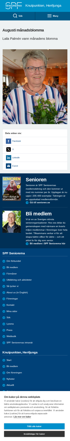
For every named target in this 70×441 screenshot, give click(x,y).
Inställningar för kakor (34, 434)
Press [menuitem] (9, 330)
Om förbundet (14, 261)
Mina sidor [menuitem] (12, 311)
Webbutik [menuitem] (11, 336)
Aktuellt (10, 385)
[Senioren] (11, 189)
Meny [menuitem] (55, 16)
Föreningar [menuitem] (12, 298)
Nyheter (11, 379)
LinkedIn (16, 158)
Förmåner (12, 273)
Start (9, 360)
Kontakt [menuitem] (10, 305)
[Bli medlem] (11, 222)
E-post (15, 166)
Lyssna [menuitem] (10, 324)
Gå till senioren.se (40, 202)
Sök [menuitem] (20, 16)
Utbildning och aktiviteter (19, 280)
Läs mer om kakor (22, 417)
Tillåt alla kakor (34, 426)
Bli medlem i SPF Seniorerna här (47, 243)
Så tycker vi (12, 286)
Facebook (16, 141)
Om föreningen (14, 372)
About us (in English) (17, 292)
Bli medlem (12, 267)
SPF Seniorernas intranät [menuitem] (20, 342)
